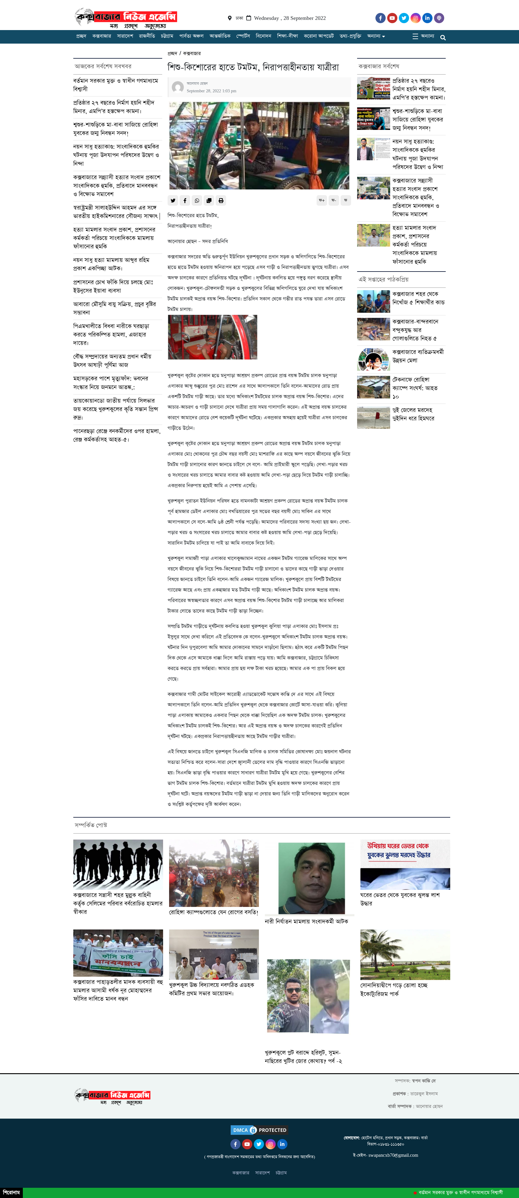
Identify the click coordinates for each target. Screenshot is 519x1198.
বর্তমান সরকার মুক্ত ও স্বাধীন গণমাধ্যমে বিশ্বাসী (443, 1193)
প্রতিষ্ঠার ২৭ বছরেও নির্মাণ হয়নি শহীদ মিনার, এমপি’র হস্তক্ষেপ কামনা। (113, 107)
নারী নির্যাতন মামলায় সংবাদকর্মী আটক (306, 922)
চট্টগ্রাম (167, 36)
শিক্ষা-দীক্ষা (287, 36)
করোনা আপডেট (319, 36)
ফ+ (322, 200)
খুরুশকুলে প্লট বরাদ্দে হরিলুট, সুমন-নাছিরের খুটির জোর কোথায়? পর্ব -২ (303, 1057)
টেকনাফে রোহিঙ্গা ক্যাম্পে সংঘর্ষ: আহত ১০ (415, 388)
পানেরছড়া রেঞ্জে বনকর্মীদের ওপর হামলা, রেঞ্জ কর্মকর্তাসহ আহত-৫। (117, 435)
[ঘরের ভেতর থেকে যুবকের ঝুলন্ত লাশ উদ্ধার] (405, 865)
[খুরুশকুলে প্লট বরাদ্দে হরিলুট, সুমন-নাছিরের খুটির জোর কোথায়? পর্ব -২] (310, 988)
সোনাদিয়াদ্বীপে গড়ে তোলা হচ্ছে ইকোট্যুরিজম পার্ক (393, 989)
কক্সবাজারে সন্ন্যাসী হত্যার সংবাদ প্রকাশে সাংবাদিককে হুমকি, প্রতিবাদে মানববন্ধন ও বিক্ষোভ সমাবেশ (116, 186)
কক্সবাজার (102, 36)
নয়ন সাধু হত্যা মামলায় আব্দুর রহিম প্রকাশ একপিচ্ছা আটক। (111, 264)
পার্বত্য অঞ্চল (191, 36)
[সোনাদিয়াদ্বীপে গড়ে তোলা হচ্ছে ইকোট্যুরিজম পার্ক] (405, 954)
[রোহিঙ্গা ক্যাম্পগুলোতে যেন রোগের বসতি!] (214, 873)
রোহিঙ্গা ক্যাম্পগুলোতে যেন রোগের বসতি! (214, 912)
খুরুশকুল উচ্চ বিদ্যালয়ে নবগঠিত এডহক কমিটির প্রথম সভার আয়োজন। (211, 989)
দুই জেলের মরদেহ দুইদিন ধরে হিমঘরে (413, 414)
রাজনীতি (147, 36)
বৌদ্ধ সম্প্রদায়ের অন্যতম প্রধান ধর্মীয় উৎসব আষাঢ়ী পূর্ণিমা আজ (112, 361)
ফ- (334, 200)
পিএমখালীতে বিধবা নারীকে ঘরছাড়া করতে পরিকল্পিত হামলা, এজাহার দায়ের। (111, 334)
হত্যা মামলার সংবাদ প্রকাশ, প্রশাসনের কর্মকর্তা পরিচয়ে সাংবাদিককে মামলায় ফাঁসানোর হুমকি (114, 238)
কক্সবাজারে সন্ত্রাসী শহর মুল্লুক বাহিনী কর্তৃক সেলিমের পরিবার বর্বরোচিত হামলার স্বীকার (117, 903)
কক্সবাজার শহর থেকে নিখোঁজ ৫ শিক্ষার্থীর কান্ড (419, 298)
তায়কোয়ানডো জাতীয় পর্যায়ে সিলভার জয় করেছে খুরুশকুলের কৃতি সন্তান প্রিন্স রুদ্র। (115, 409)
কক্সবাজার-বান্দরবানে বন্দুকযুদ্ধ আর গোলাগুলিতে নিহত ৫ (415, 330)
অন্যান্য (374, 36)
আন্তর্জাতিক (220, 36)
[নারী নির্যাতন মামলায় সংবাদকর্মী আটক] (310, 878)
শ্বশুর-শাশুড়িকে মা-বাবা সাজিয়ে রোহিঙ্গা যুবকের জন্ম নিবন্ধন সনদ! (115, 129)
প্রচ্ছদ (81, 36)
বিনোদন (263, 36)
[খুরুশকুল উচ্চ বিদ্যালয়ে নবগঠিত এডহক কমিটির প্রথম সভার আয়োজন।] (214, 954)
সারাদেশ (125, 36)
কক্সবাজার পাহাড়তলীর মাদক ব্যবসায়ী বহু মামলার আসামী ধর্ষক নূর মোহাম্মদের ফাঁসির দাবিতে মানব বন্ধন (118, 990)
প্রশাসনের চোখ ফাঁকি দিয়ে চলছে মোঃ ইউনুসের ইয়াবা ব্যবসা (113, 286)
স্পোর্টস (243, 36)
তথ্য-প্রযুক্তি (350, 36)
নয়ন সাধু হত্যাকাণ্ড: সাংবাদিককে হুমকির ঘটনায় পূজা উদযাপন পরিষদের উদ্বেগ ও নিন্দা (116, 155)
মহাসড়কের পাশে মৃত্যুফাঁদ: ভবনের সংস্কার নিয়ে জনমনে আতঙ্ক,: (110, 383)
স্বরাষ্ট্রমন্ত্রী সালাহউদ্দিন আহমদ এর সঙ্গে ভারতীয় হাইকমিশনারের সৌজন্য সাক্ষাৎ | (116, 212)
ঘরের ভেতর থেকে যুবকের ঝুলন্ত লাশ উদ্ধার (400, 899)
